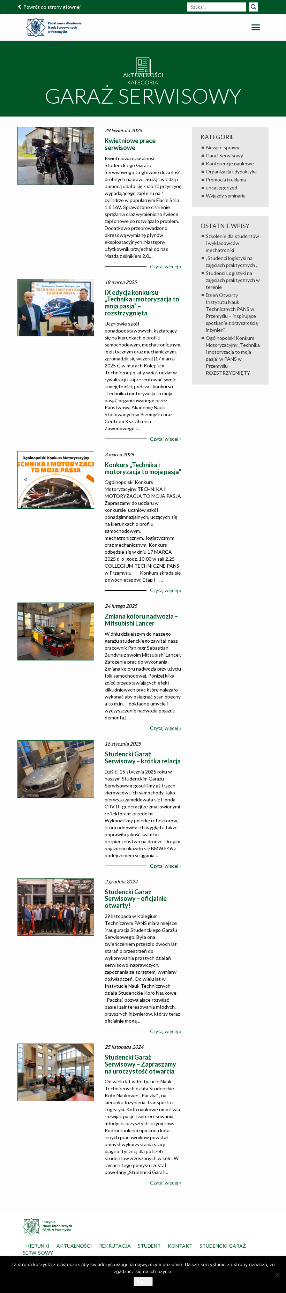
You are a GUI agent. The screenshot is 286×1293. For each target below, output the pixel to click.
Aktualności (74, 1246)
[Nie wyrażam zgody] (277, 1274)
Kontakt (180, 1246)
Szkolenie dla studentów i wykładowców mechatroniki (232, 243)
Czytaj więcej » (165, 266)
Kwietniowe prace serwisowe (130, 144)
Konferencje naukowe (230, 163)
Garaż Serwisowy (224, 155)
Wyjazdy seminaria (226, 196)
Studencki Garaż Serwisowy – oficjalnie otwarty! (136, 899)
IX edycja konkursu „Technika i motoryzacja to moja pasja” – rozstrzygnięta (142, 303)
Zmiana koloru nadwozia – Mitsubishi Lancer (141, 619)
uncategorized (221, 187)
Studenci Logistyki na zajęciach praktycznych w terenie (233, 280)
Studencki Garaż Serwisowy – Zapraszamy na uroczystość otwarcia (140, 1064)
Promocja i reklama (226, 179)
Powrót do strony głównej (51, 7)
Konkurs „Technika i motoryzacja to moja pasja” (143, 468)
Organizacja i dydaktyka (231, 171)
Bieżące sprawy (222, 147)
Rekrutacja (115, 1246)
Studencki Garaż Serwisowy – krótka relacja (143, 757)
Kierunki (38, 1246)
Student (149, 1246)
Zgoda (143, 1281)
